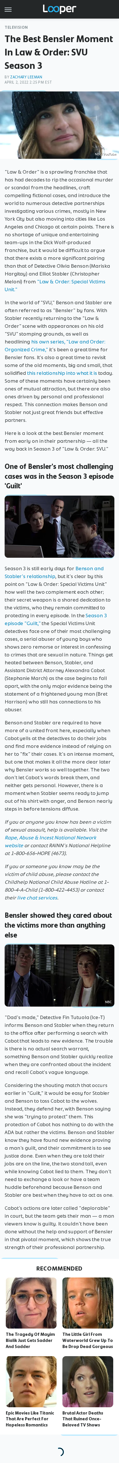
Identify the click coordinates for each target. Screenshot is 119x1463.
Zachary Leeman (26, 77)
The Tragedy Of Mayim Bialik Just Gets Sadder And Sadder (30, 1340)
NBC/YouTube (105, 154)
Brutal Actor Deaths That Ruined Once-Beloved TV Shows (82, 1419)
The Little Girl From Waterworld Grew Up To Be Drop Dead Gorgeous (87, 1340)
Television (16, 27)
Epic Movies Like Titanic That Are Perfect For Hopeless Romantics (30, 1419)
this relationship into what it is (62, 373)
